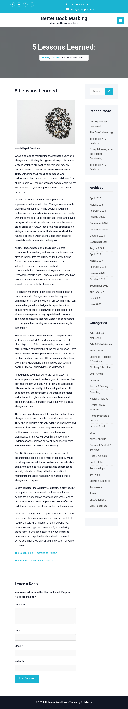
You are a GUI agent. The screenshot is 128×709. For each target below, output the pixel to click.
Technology (96, 487)
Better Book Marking (64, 18)
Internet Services (99, 426)
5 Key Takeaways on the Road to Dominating (101, 154)
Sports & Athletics (100, 480)
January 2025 (97, 217)
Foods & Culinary (99, 386)
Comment (20, 604)
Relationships (97, 468)
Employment (97, 373)
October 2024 (97, 235)
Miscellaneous (98, 439)
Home (45, 57)
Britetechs (87, 702)
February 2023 (98, 266)
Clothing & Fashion (100, 367)
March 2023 (96, 260)
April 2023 (95, 254)
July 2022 (95, 298)
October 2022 (97, 279)
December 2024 (99, 223)
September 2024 (99, 241)
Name (19, 630)
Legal (93, 432)
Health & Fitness (99, 398)
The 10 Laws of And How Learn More (35, 560)
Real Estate (96, 462)
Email (19, 645)
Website (19, 661)
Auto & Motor (97, 350)
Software (95, 474)
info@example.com (82, 9)
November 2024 (99, 229)
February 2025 (98, 210)
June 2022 (95, 304)
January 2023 (97, 273)
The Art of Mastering (101, 132)
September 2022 (99, 285)
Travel (93, 493)
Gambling (95, 392)
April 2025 (95, 198)
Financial (56, 57)
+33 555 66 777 (79, 4)
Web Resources (99, 505)
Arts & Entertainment (101, 344)
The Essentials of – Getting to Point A (36, 552)
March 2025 (96, 204)
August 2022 (97, 291)
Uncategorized (98, 499)
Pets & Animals (98, 455)
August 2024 (97, 248)
